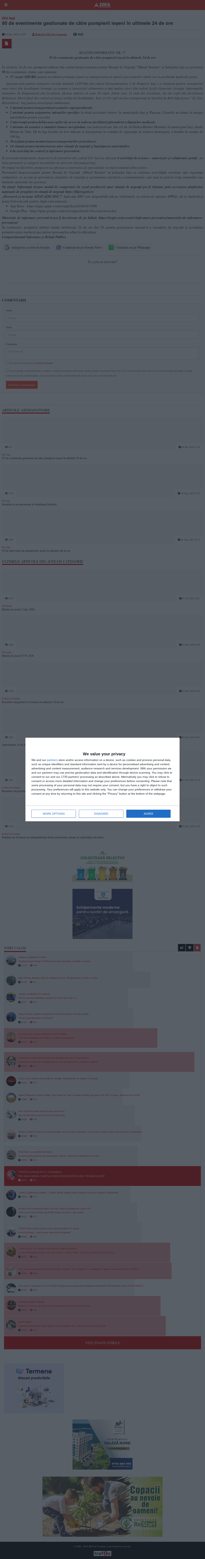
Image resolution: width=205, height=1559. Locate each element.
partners (52, 760)
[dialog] (102, 779)
